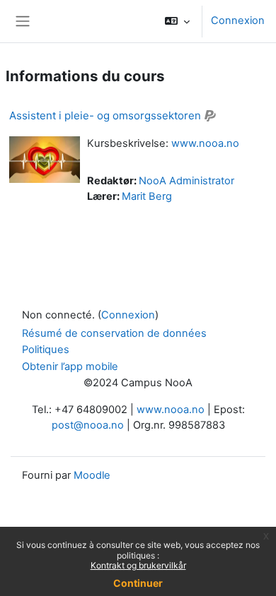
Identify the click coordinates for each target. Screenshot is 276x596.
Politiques (45, 349)
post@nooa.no (88, 425)
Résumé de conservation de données (114, 333)
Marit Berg (147, 196)
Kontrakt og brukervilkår (138, 565)
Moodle (92, 475)
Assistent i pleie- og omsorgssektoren (105, 115)
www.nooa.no (205, 143)
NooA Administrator (186, 180)
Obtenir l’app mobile (70, 366)
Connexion (238, 20)
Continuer (138, 583)
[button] (177, 21)
